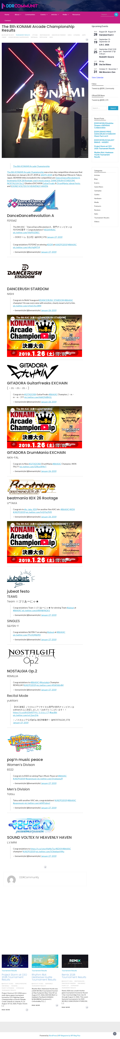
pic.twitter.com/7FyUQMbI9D (27, 635)
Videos (96, 222)
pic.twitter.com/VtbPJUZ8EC (26, 232)
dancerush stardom (59, 35)
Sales (96, 214)
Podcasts (97, 206)
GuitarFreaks (49, 183)
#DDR (47, 229)
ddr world (5, 986)
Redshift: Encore (106, 57)
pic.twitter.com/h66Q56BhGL (38, 397)
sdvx (51, 37)
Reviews (97, 210)
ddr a (69, 35)
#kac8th (53, 712)
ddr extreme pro (20, 983)
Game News (98, 187)
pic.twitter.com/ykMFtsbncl (37, 803)
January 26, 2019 (48, 310)
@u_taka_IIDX (30, 509)
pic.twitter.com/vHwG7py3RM (27, 306)
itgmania (14, 986)
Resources (76, 14)
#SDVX (58, 848)
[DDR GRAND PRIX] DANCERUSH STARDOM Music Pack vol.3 (105, 133)
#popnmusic (31, 778)
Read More (6, 1010)
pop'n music (43, 37)
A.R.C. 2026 (104, 45)
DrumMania (62, 183)
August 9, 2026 (67, 981)
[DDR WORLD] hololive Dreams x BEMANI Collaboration (103, 125)
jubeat (4, 37)
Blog (96, 179)
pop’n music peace (41, 180)
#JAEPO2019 (61, 244)
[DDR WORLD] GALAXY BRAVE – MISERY (104, 141)
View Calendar (97, 77)
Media (65, 14)
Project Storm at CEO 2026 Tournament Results (14, 977)
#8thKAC (72, 244)
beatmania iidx (45, 35)
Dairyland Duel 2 (106, 35)
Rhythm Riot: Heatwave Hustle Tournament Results (44, 977)
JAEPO (84, 35)
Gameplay (97, 191)
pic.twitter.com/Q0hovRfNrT (33, 466)
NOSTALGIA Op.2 (15, 183)
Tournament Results (23, 35)
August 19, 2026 (8, 983)
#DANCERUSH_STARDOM (51, 300)
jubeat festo (74, 183)
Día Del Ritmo (105, 64)
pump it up (65, 985)
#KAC (53, 229)
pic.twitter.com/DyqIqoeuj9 (50, 778)
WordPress (53, 1036)
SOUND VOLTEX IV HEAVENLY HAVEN (29, 186)
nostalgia (34, 37)
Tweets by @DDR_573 (100, 100)
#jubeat (70, 607)
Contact (8, 20)
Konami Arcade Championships (18, 37)
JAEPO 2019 (46, 175)
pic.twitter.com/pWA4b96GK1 (36, 610)
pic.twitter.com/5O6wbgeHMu (50, 851)
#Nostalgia (44, 682)
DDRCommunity (29, 877)
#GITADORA (30, 394)
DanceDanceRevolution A (68, 177)
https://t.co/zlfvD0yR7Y (24, 712)
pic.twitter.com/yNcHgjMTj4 (26, 247)
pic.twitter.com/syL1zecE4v (25, 715)
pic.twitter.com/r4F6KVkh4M (50, 685)
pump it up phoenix (8, 988)
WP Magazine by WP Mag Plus (69, 1036)
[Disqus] (45, 921)
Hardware (97, 198)
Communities (30, 14)
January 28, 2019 (8, 35)
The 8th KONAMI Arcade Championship (31, 166)
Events (43, 14)
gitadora (77, 35)
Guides (96, 194)
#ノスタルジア (42, 712)
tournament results (9, 990)
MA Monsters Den (107, 72)
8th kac (35, 35)
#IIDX (72, 509)
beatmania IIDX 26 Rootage (19, 180)
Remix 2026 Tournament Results (74, 976)
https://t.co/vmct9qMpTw (43, 848)
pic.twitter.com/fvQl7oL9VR (39, 512)
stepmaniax (20, 988)
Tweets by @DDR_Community (103, 88)
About (17, 14)
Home (7, 14)
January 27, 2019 (54, 237)
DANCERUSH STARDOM (63, 180)
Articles (54, 14)
